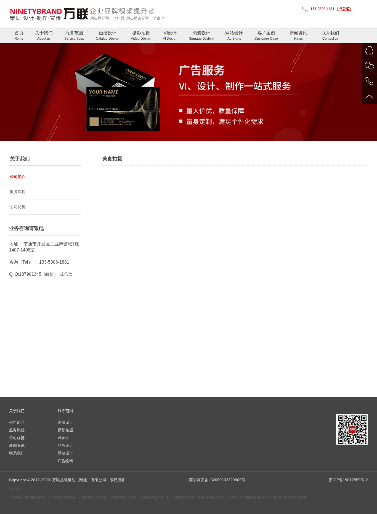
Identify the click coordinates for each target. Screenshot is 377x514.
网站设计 (234, 35)
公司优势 (17, 207)
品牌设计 (65, 445)
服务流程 (17, 192)
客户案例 (266, 35)
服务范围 (74, 35)
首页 (18, 35)
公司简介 (17, 176)
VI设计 (170, 35)
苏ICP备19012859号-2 (348, 480)
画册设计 (107, 35)
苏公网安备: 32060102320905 (215, 480)
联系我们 (330, 35)
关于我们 (44, 35)
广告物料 (65, 461)
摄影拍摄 (141, 35)
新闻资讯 (298, 35)
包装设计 (201, 35)
